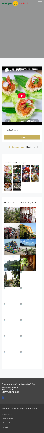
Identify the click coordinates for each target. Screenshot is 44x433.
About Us (6, 427)
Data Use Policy (8, 419)
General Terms (7, 414)
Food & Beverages (13, 147)
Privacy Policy (7, 423)
